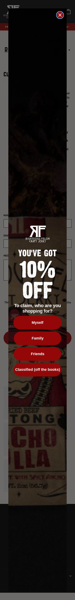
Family (38, 338)
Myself (37, 322)
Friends (37, 354)
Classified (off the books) (37, 369)
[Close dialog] (60, 15)
